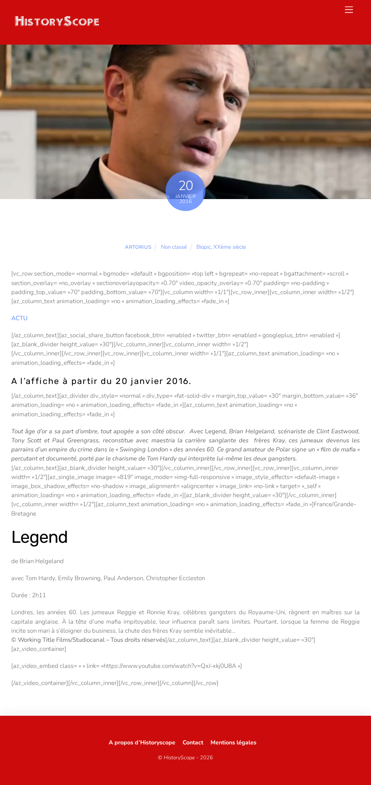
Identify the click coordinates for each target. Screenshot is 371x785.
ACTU (19, 318)
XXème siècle (229, 247)
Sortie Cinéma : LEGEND (185, 226)
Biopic (203, 247)
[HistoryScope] (56, 25)
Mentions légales (233, 743)
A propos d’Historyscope (142, 743)
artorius (138, 247)
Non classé (174, 247)
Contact (193, 743)
